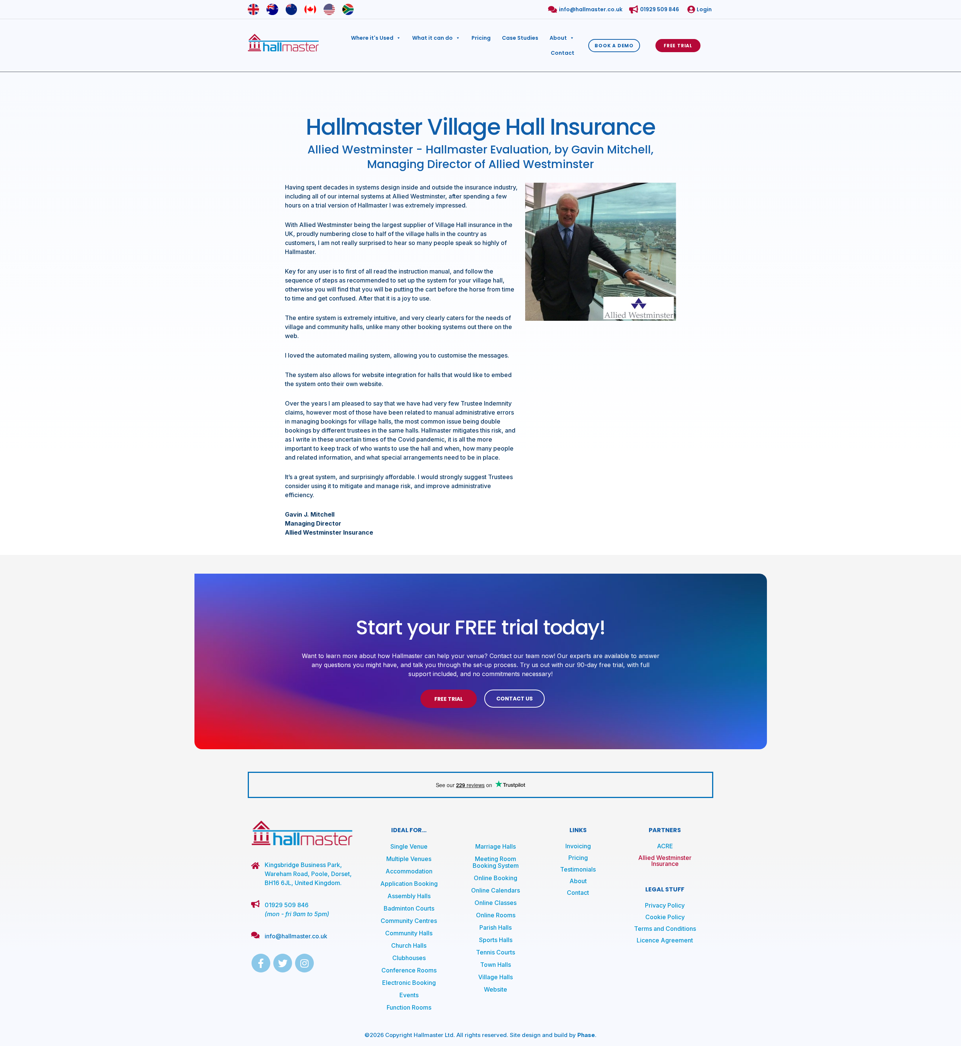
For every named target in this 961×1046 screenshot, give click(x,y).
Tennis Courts (495, 952)
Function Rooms (409, 1007)
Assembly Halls (409, 896)
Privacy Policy (665, 905)
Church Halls (408, 945)
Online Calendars (495, 890)
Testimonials (578, 869)
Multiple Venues (408, 858)
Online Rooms (495, 915)
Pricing (481, 38)
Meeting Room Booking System (496, 862)
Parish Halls (495, 927)
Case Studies (520, 38)
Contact (562, 53)
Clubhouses (409, 957)
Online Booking (495, 878)
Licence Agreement (665, 940)
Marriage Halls (495, 846)
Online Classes (495, 902)
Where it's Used (372, 38)
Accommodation (409, 871)
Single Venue (409, 846)
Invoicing (578, 846)
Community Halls (408, 933)
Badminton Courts (409, 908)
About (558, 38)
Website (495, 989)
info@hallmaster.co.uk (296, 936)
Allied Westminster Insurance (664, 861)
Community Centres (409, 920)
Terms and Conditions (665, 929)
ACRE (665, 846)
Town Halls (495, 964)
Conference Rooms (409, 970)
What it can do (432, 38)
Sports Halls (495, 939)
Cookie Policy (665, 917)
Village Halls (495, 977)
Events (409, 995)
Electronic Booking (409, 982)
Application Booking (409, 883)
